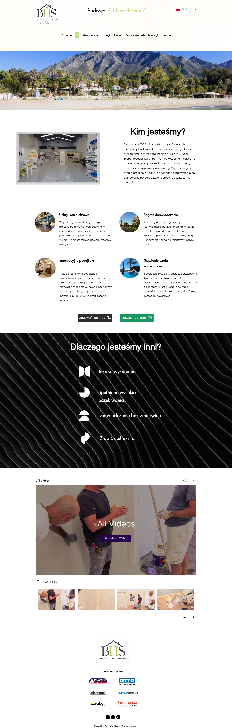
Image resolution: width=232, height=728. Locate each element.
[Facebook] (113, 717)
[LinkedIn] (118, 717)
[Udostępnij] (184, 481)
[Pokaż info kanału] (192, 481)
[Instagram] (108, 717)
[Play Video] (56, 599)
